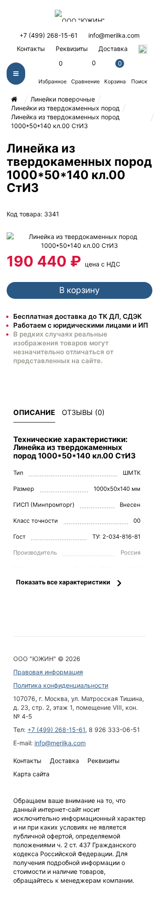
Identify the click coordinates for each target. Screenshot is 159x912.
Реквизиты (72, 48)
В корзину (79, 290)
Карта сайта (31, 774)
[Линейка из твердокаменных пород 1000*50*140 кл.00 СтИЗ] (79, 240)
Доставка (113, 48)
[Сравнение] (101, 214)
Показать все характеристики (63, 582)
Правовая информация (48, 672)
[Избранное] (78, 214)
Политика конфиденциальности (60, 685)
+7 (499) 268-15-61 (48, 35)
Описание (34, 412)
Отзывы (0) (83, 412)
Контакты (31, 48)
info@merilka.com (114, 35)
